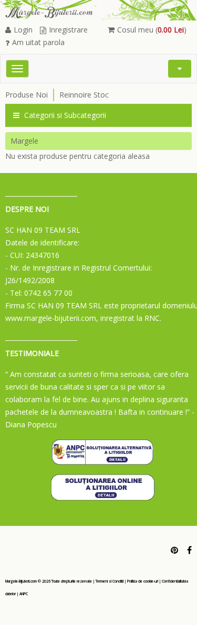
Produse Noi (26, 95)
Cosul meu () (151, 30)
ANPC (23, 593)
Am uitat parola (38, 42)
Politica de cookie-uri (142, 581)
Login (23, 30)
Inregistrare (68, 30)
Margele (24, 141)
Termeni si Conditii (109, 581)
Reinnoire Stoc (84, 95)
